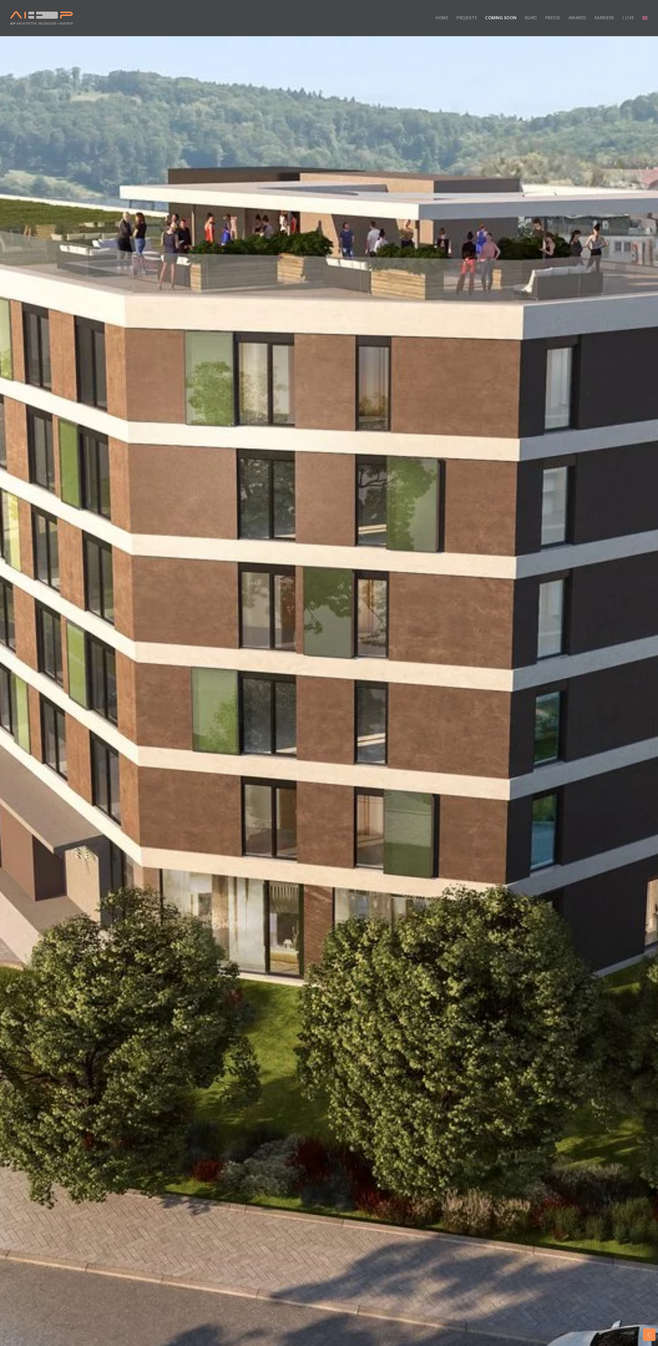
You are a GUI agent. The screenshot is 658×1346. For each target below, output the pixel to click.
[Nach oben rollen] (649, 1322)
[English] (645, 18)
